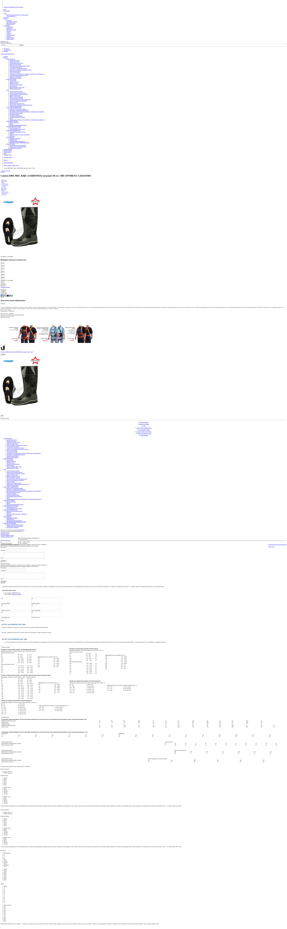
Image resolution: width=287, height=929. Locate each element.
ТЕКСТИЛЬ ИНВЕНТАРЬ (13, 130)
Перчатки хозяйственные (16, 115)
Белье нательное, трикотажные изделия (17, 445)
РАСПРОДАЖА (11, 144)
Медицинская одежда (12, 450)
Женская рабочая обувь (12, 468)
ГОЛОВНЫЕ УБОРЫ (12, 121)
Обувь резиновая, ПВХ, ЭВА (14, 466)
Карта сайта (271, 546)
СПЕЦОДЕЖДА (8, 149)
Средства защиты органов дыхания (16, 473)
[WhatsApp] (12, 296)
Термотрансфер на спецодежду (17, 129)
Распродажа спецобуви (15, 148)
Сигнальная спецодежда (13, 446)
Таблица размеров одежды (7, 535)
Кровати (12, 133)
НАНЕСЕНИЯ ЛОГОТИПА (14, 126)
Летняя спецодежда (12, 441)
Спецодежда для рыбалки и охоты (15, 448)
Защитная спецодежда (12, 444)
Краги (11, 118)
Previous (3, 354)
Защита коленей (11, 481)
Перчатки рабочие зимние (13, 492)
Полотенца (12, 136)
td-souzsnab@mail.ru (16, 594)
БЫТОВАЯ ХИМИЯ (15, 138)
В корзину (3, 290)
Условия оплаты (5, 534)
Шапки (11, 123)
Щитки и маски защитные (13, 476)
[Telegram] (6, 296)
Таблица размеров (5, 287)
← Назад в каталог (5, 170)
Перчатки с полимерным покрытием (16, 489)
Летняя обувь (10, 460)
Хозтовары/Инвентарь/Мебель (17, 141)
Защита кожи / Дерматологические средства (18, 484)
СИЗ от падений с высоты (13, 477)
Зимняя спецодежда (12, 439)
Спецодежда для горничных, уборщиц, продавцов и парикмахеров (24, 453)
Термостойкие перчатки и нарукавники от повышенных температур (27, 119)
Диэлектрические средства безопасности (17, 479)
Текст (2, 558)
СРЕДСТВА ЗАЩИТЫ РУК (11, 487)
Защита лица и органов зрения (14, 472)
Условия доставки (5, 532)
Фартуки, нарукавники (12, 457)
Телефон (3, 550)
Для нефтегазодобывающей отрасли (16, 454)
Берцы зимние (10, 465)
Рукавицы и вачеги (14, 114)
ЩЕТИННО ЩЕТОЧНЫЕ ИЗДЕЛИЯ (19, 142)
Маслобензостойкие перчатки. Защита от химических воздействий (24, 491)
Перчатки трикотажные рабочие (15, 488)
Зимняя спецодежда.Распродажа (18, 145)
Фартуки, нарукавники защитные (15, 480)
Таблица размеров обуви (7, 536)
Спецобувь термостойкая (13, 464)
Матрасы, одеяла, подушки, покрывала (19, 134)
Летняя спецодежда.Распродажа (18, 146)
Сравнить (3, 291)
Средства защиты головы (13, 470)
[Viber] (10, 296)
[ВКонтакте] (1, 296)
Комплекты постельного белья (17, 132)
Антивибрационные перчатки (17, 117)
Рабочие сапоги (11, 462)
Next (2, 415)
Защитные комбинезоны (13, 485)
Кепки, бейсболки (14, 122)
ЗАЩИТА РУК (7, 154)
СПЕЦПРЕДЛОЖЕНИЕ (10, 523)
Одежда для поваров (12, 452)
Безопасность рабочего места (14, 483)
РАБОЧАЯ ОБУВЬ (8, 458)
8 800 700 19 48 (20, 530)
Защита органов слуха (12, 475)
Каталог (3, 172)
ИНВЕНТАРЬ (13, 140)
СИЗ (5, 153)
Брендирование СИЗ (15, 128)
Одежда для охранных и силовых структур (17, 449)
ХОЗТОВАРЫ (10, 137)
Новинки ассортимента (13, 456)
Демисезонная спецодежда (13, 442)
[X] (8, 296)
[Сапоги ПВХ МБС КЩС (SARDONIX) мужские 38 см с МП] (3, 350)
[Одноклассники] (3, 296)
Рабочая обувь (7, 152)
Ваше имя (3, 547)
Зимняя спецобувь (11, 461)
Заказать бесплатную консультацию (277, 544)
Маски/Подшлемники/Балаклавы (18, 125)
